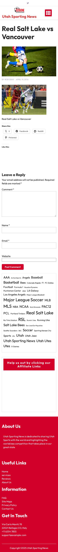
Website (6, 256)
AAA (6, 277)
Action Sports (16, 278)
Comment (8, 189)
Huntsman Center (12, 290)
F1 (43, 282)
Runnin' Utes (31, 320)
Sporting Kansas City (42, 330)
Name (6, 225)
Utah (20, 335)
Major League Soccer (23, 299)
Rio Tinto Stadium (10, 320)
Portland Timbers (18, 313)
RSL (22, 319)
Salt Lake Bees (14, 325)
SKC (20, 331)
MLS (7, 306)
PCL (6, 313)
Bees (23, 282)
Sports (7, 335)
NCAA (24, 306)
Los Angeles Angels (14, 294)
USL (13, 336)
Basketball (11, 282)
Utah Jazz (31, 335)
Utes (6, 346)
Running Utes (43, 320)
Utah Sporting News (19, 16)
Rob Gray (9, 79)
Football (8, 287)
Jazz (24, 291)
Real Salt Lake (39, 313)
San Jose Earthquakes (34, 326)
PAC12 (46, 306)
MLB (48, 300)
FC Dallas (49, 283)
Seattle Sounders (10, 330)
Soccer (28, 330)
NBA (15, 306)
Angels (26, 277)
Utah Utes (43, 341)
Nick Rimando (35, 307)
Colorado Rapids (34, 283)
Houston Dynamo (31, 287)
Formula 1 (18, 287)
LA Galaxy (33, 290)
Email (5, 240)
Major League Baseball (35, 295)
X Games (15, 346)
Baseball (37, 277)
